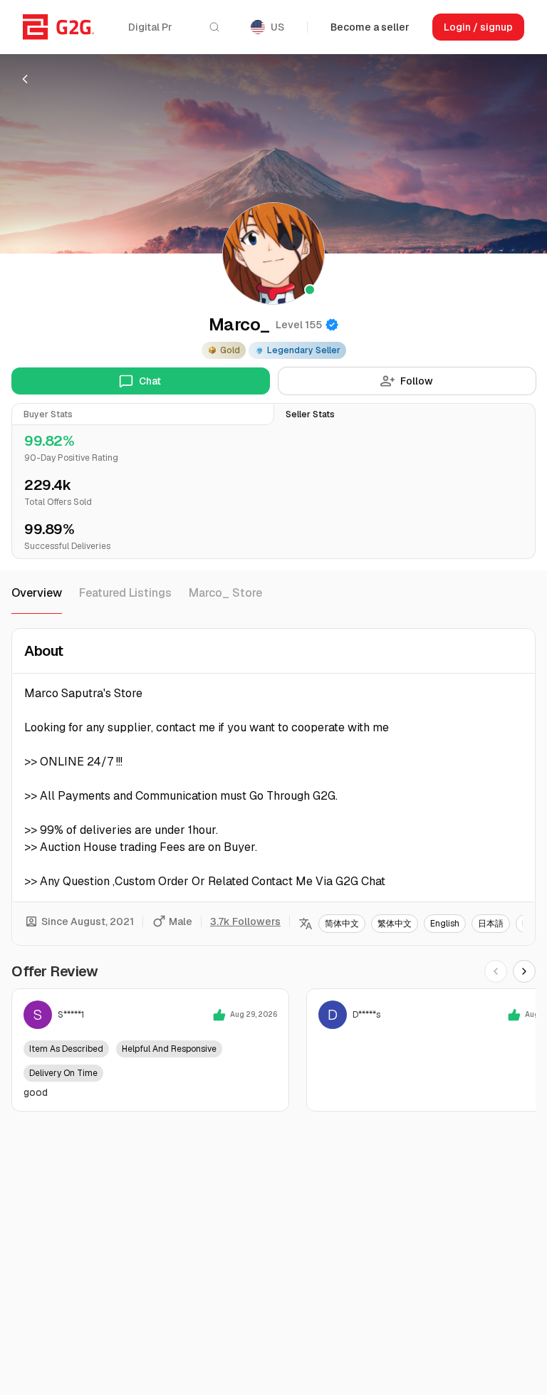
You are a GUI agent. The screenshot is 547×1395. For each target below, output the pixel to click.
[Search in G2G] (214, 27)
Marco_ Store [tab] (225, 592)
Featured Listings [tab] (125, 592)
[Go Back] (24, 79)
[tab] (142, 414)
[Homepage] (58, 27)
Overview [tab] (36, 592)
